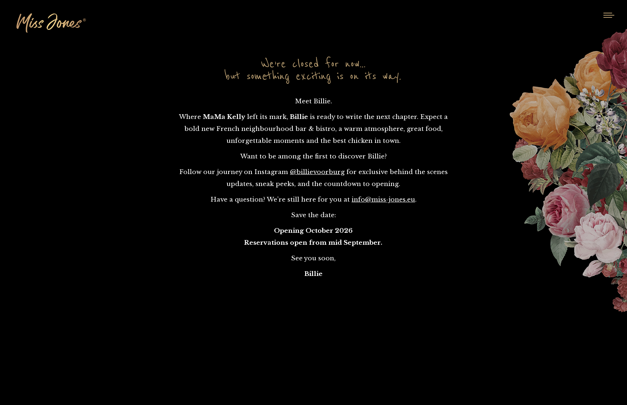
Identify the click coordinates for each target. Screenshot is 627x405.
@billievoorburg (317, 172)
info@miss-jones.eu (383, 199)
